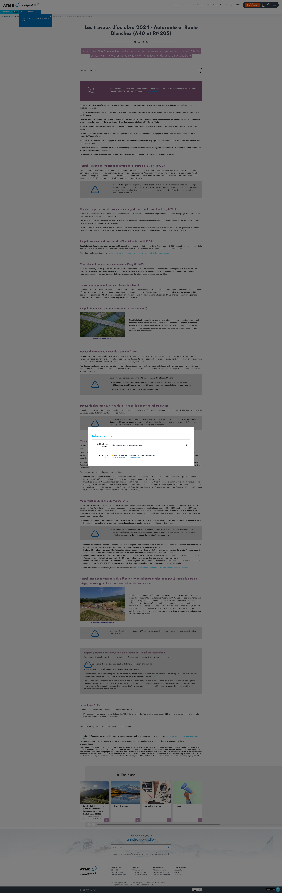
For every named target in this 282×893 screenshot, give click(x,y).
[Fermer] (190, 429)
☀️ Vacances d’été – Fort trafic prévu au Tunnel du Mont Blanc (133, 456)
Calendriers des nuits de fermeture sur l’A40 (126, 445)
